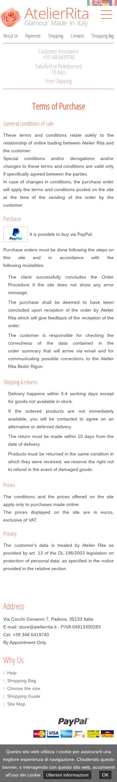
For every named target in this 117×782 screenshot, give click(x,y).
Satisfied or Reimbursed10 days (58, 69)
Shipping (55, 35)
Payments (32, 35)
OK (105, 774)
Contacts (77, 35)
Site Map (16, 704)
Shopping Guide (23, 696)
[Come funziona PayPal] (15, 238)
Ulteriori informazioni (67, 774)
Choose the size (23, 688)
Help (12, 672)
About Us (10, 35)
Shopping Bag (102, 35)
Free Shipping (59, 81)
